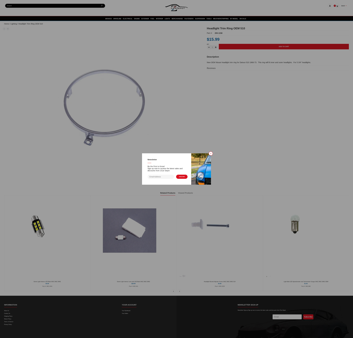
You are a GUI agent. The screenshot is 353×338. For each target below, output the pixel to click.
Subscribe (182, 176)
